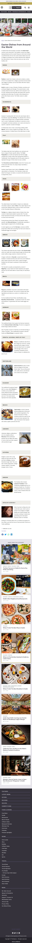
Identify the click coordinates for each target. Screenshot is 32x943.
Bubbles (4, 844)
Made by (16, 941)
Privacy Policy (5, 903)
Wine (3, 842)
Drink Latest (5, 839)
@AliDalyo (7, 524)
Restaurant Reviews (7, 824)
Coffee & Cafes (6, 821)
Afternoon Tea (5, 826)
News (9, 11)
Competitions (6, 806)
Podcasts (4, 830)
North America (5, 877)
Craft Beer (4, 848)
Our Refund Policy (6, 906)
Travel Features (6, 866)
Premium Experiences (19, 11)
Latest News (6, 794)
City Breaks (5, 870)
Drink (4, 836)
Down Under (5, 883)
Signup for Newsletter (7, 893)
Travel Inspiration (6, 868)
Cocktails (4, 850)
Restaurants (5, 817)
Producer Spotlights (7, 832)
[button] (25, 7)
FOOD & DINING (7, 809)
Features (4, 11)
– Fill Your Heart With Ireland (9, 873)
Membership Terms (7, 899)
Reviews (4, 800)
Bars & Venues (5, 819)
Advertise (4, 895)
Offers (4, 797)
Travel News (5, 864)
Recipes (4, 803)
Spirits (3, 857)
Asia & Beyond (5, 881)
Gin (3, 855)
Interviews (4, 828)
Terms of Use (5, 901)
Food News (4, 813)
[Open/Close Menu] (28, 7)
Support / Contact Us (7, 897)
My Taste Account (6, 891)
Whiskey (4, 852)
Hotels (3, 815)
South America (5, 879)
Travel (4, 861)
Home (2, 40)
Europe (3, 875)
